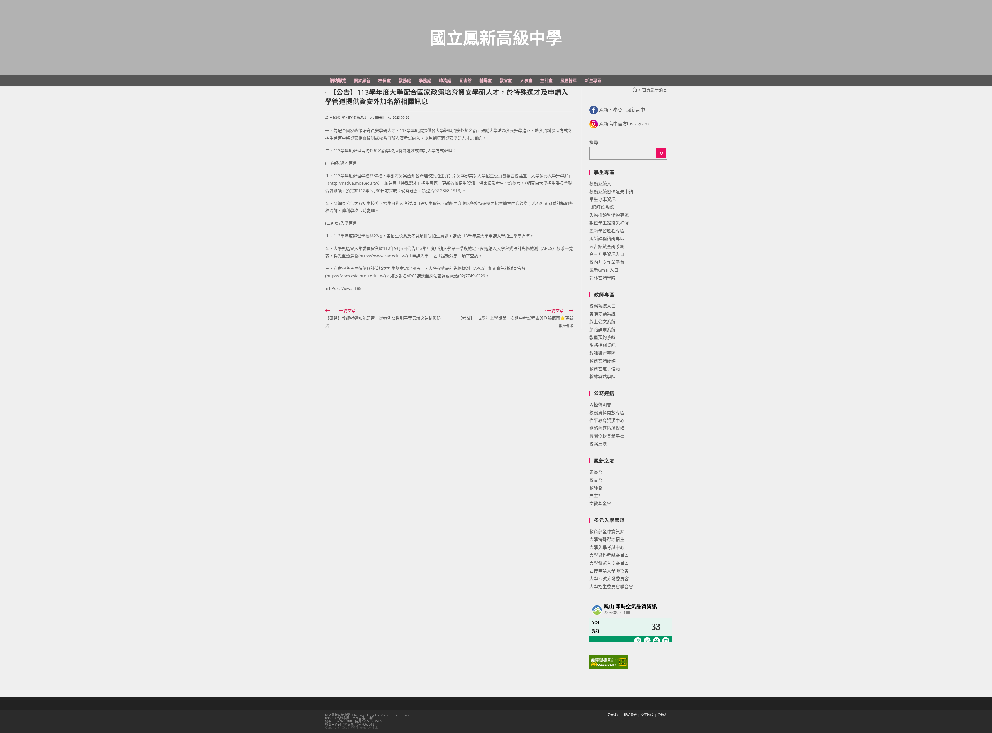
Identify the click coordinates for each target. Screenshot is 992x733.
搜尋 (593, 143)
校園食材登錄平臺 (606, 436)
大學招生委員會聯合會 (611, 587)
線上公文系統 (602, 322)
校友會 (595, 480)
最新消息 (613, 715)
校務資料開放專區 (606, 413)
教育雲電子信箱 (604, 369)
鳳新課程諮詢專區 (606, 238)
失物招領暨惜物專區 (609, 215)
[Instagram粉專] (593, 123)
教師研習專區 (602, 353)
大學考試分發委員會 (609, 579)
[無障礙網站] (608, 661)
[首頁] (635, 90)
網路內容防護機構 (606, 428)
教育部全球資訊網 (606, 532)
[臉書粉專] (593, 110)
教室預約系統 (602, 337)
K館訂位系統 (601, 207)
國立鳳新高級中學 (496, 37)
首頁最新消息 (357, 117)
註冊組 (379, 117)
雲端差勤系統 (602, 314)
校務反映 (598, 444)
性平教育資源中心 (606, 420)
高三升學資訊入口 (606, 254)
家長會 (595, 472)
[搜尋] (661, 153)
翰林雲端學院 (602, 278)
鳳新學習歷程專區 (606, 231)
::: (322, 79)
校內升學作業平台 (606, 262)
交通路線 (647, 715)
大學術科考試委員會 (609, 555)
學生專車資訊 (602, 199)
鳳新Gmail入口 (603, 270)
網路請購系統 (602, 330)
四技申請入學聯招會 (609, 571)
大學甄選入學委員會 (609, 563)
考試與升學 (337, 117)
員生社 (595, 495)
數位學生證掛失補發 (609, 223)
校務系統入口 (602, 184)
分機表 (662, 715)
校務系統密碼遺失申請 (611, 192)
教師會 (595, 488)
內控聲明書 (600, 405)
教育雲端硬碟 (602, 361)
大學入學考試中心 (606, 547)
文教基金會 (600, 503)
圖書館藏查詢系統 (606, 246)
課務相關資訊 (602, 345)
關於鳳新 (630, 715)
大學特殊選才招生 (606, 539)
